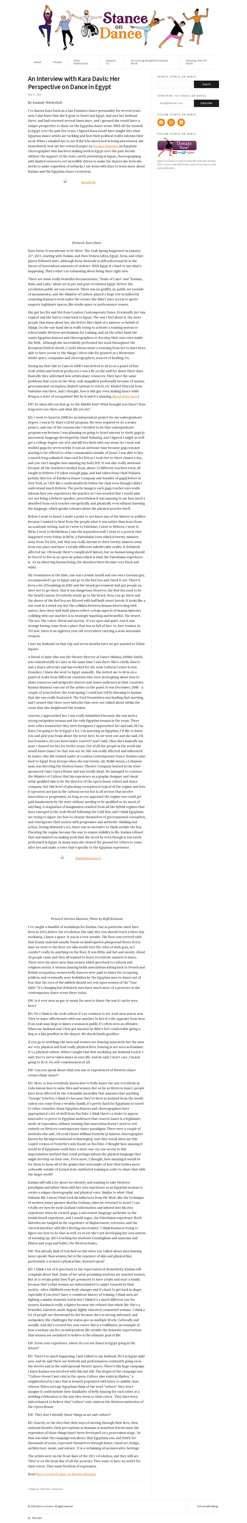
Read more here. (126, 396)
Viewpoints (57, 1489)
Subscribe (206, 103)
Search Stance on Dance (176, 76)
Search (206, 84)
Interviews (45, 1489)
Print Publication (81, 62)
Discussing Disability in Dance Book (149, 62)
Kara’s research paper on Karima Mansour (66, 1474)
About (37, 62)
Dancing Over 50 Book (196, 62)
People (57, 62)
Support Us (111, 62)
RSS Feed (36, 1518)
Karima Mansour (105, 146)
